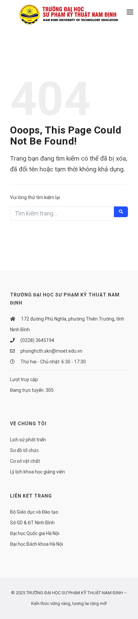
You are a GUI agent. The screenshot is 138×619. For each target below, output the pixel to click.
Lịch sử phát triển (28, 439)
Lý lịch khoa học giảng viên (37, 471)
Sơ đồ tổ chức (24, 450)
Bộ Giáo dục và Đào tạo (34, 512)
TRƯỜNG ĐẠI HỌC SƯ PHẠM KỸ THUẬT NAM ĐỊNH (74, 592)
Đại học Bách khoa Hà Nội (36, 544)
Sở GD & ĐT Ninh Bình (32, 522)
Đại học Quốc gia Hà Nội (34, 533)
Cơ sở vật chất (25, 461)
